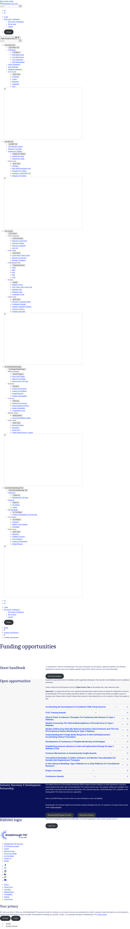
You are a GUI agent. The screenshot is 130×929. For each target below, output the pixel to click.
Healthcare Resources (15, 69)
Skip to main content (6, 1)
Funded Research (17, 393)
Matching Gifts (17, 289)
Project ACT (16, 430)
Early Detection (13, 67)
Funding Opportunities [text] (11, 637)
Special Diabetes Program (20, 406)
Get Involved (8, 231)
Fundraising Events (18, 265)
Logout (10, 26)
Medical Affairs (17, 415)
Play (13, 275)
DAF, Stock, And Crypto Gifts (22, 287)
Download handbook (54, 676)
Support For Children (15, 151)
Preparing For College (19, 171)
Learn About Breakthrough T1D (14, 488)
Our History (16, 505)
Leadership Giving (18, 294)
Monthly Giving (17, 285)
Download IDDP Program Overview (60, 815)
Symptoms (15, 77)
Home (6, 628)
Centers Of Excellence (19, 391)
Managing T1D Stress (19, 176)
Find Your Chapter (18, 243)
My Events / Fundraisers (16, 22)
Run (13, 272)
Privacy (6, 885)
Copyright (7, 889)
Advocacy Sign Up (18, 309)
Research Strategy (18, 425)
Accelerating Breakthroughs (13, 367)
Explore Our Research (19, 388)
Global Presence (17, 544)
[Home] (14, 840)
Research (16, 386)
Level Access (8, 899)
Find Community (18, 238)
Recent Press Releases (87, 815)
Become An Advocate (19, 258)
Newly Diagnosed (14, 64)
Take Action (16, 253)
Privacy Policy (102, 914)
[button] (5, 866)
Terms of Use (8, 887)
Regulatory (15, 427)
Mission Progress (18, 374)
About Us (11, 500)
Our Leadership (17, 539)
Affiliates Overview (18, 536)
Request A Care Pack (15, 149)
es (4, 13)
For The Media (13, 510)
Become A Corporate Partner (21, 302)
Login (6, 17)
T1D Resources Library (11, 846)
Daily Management (18, 62)
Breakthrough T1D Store (20, 497)
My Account (12, 24)
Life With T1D (9, 141)
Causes (14, 79)
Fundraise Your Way (18, 311)
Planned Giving (17, 292)
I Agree (15, 918)
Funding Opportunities (19, 396)
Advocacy (16, 401)
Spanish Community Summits (21, 306)
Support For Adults (18, 159)
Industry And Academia (19, 524)
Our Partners (17, 519)
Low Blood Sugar (18, 57)
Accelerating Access (18, 410)
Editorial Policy (9, 892)
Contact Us (11, 493)
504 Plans (15, 166)
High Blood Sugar (18, 55)
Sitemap (6, 897)
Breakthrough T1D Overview (13, 844)
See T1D (15, 248)
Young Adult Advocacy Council (22, 432)
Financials (15, 534)
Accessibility (8, 894)
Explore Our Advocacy (19, 403)
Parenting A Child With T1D (21, 173)
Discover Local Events (19, 241)
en (5, 10)
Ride (13, 270)
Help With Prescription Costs (21, 168)
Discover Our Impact (19, 379)
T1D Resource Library (15, 146)
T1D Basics (12, 50)
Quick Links (16, 74)
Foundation (16, 527)
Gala (13, 277)
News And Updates (18, 376)
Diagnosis (15, 81)
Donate (8, 32)
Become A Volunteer (18, 260)
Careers (14, 507)
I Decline (5, 918)
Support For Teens (18, 156)
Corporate (15, 522)
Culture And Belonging (19, 541)
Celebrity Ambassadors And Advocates (24, 514)
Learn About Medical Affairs (21, 418)
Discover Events (9, 851)
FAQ (13, 86)
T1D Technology (17, 59)
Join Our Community (19, 246)
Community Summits (19, 304)
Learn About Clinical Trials (21, 255)
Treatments (15, 84)
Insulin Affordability (18, 408)
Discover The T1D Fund (20, 381)
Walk (14, 267)
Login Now (51, 826)
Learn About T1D (10, 45)
